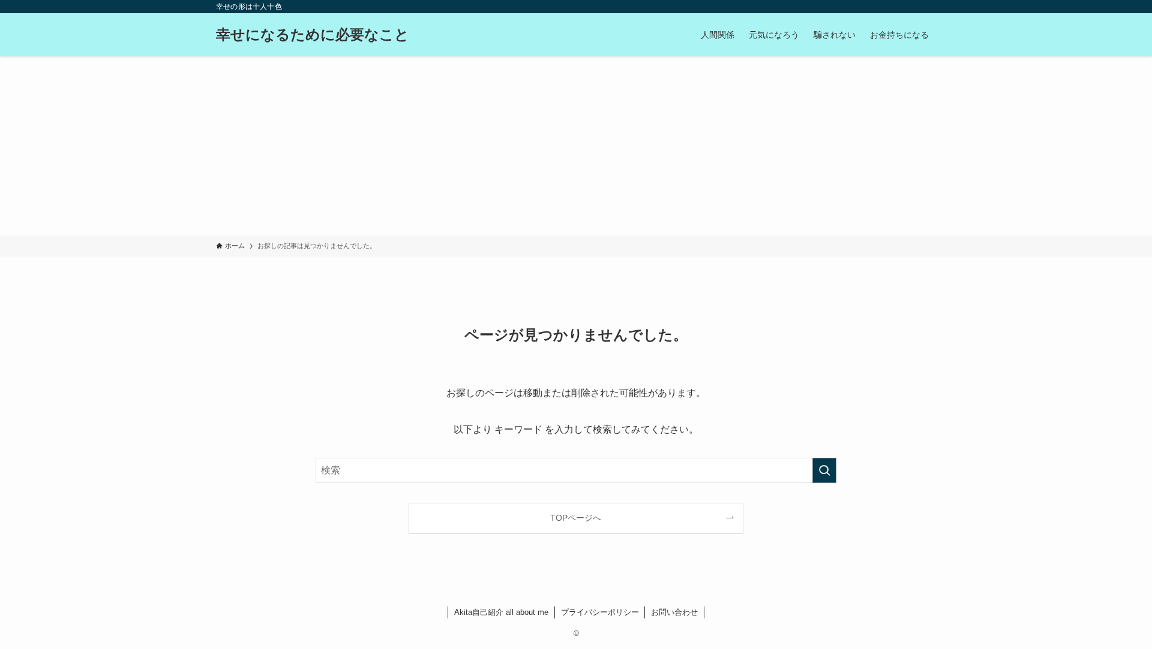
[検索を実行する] (824, 470)
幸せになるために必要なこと (312, 35)
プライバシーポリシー (600, 612)
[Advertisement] (576, 146)
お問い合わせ (674, 612)
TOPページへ (575, 518)
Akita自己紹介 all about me (501, 612)
